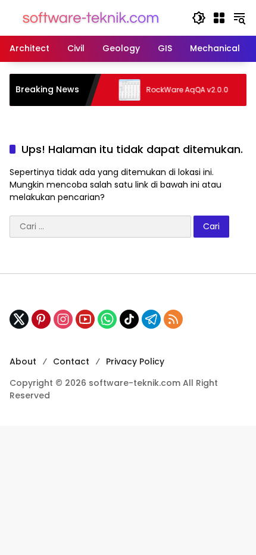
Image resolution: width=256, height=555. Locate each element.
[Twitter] (19, 319)
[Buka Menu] (219, 18)
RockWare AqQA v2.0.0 (181, 90)
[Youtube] (85, 319)
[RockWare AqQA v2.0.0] (123, 90)
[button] (199, 18)
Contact (71, 361)
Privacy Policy (135, 361)
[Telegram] (151, 319)
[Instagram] (63, 319)
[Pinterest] (41, 319)
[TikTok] (129, 319)
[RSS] (173, 319)
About (23, 361)
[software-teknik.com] (91, 17)
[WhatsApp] (107, 319)
